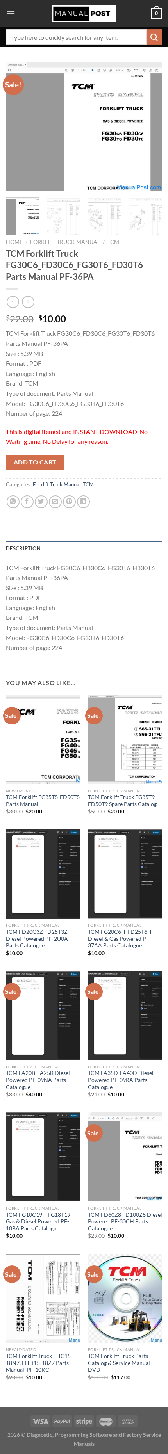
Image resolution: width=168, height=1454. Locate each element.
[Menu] (10, 13)
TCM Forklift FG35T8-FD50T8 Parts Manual (43, 800)
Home (14, 242)
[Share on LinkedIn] (83, 501)
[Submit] (154, 36)
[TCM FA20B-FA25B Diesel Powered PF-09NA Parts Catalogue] (43, 1015)
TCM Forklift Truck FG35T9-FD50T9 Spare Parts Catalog (122, 800)
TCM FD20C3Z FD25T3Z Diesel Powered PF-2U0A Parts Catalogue (37, 939)
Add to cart (35, 462)
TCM (113, 242)
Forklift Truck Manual (65, 242)
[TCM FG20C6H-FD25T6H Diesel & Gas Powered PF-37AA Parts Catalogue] (125, 873)
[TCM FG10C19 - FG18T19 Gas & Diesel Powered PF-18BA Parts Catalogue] (43, 1156)
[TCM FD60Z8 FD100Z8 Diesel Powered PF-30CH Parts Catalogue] (125, 1156)
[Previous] (19, 127)
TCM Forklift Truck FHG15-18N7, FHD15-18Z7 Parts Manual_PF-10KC (39, 1363)
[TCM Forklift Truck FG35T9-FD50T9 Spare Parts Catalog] (125, 739)
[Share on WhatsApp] (13, 501)
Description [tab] (23, 548)
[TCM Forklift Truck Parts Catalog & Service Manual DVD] (125, 1298)
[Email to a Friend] (55, 501)
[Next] (149, 127)
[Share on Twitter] (41, 501)
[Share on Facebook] (27, 501)
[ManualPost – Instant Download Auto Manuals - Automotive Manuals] (84, 14)
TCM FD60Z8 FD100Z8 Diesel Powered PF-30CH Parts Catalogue (125, 1222)
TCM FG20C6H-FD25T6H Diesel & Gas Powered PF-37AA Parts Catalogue (120, 939)
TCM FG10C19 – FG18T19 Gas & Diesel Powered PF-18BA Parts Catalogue (38, 1222)
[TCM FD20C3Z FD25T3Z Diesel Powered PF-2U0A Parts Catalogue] (43, 873)
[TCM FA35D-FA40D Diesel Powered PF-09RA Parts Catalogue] (125, 1015)
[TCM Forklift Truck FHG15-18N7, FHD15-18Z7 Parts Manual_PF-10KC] (43, 1298)
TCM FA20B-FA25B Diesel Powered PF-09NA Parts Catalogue (38, 1080)
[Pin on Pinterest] (69, 501)
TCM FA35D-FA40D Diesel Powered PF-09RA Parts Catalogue (121, 1080)
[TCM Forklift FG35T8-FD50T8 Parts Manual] (43, 739)
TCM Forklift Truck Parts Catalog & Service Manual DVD (119, 1363)
